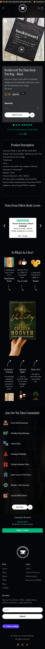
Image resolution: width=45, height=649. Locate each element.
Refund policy (31, 576)
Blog (4, 584)
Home (4, 568)
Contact (5, 588)
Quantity (8, 103)
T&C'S (28, 568)
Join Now (19, 507)
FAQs (4, 580)
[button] (3, 8)
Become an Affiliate (33, 580)
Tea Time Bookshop (26, 635)
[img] (23, 221)
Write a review (22, 530)
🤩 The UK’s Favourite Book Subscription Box (15, 2)
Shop (4, 572)
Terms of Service (32, 572)
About (4, 576)
